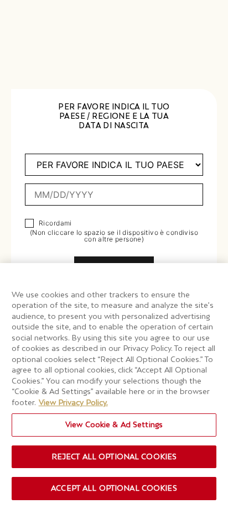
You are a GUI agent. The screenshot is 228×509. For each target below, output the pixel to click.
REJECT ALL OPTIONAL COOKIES (114, 456)
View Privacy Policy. (73, 402)
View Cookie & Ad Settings (114, 424)
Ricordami (55, 223)
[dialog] (114, 254)
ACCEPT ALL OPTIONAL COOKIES (114, 488)
